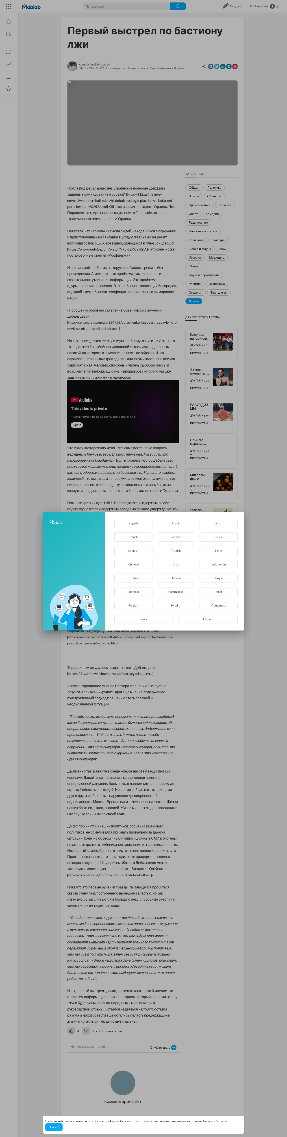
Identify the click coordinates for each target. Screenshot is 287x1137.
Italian (219, 592)
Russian (219, 537)
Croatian (133, 578)
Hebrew (176, 578)
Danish (143, 619)
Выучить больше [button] (215, 1121)
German (176, 537)
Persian (133, 605)
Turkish (176, 550)
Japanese (133, 592)
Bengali (218, 578)
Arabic (176, 523)
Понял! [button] (54, 1127)
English (133, 523)
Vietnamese (218, 605)
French (133, 537)
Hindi (218, 550)
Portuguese (175, 592)
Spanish (133, 550)
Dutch (218, 523)
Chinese (133, 564)
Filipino (208, 619)
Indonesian (218, 564)
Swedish (176, 605)
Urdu (176, 564)
